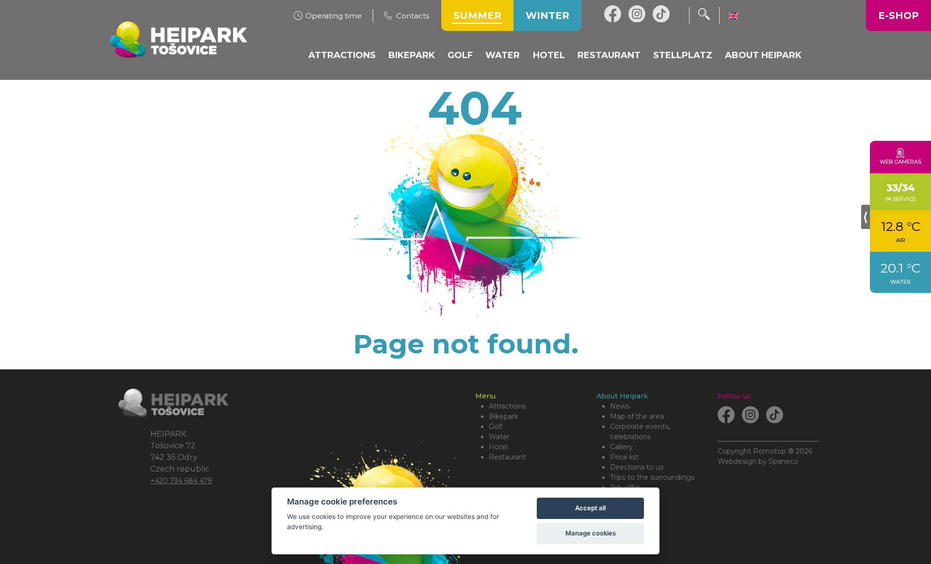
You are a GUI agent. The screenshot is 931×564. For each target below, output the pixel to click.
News (619, 406)
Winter (547, 15)
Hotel (498, 446)
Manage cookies (590, 533)
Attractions (507, 406)
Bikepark (503, 416)
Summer (477, 15)
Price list (624, 457)
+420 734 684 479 (181, 480)
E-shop (898, 15)
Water (499, 436)
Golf (495, 426)
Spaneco (783, 461)
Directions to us (636, 467)
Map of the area (637, 416)
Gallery (621, 446)
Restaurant (507, 457)
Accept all (590, 508)
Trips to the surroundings (652, 477)
